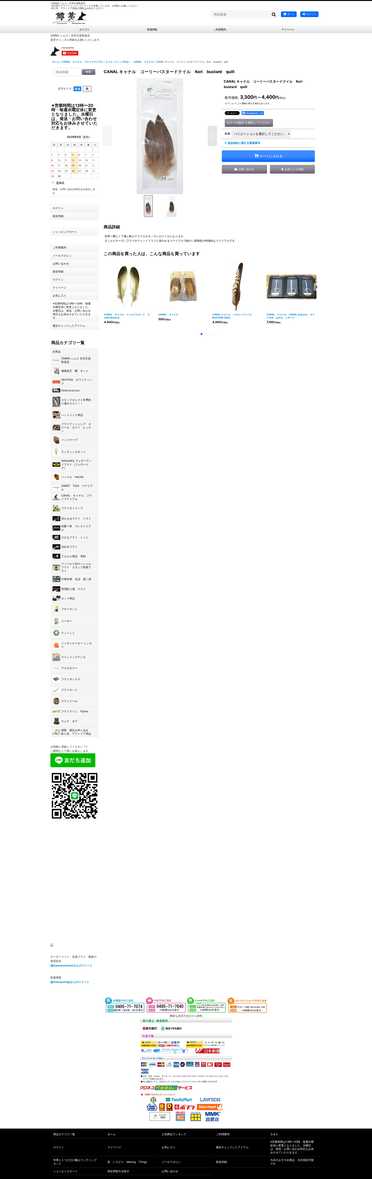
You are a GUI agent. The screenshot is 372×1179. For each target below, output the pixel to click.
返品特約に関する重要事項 (244, 142)
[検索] (274, 14)
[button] (107, 136)
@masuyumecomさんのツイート (71, 965)
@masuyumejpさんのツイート (69, 982)
